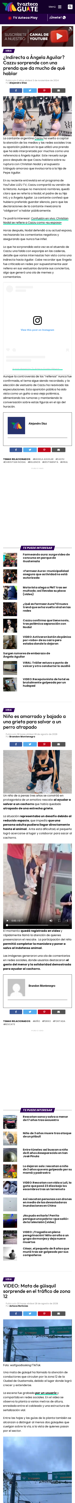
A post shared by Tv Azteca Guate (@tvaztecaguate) (41, 368)
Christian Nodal (15, 462)
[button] (70, 7)
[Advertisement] (37, 507)
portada (59, 1021)
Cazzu (39, 138)
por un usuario (46, 1393)
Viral (64, 462)
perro (47, 1021)
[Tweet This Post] (30, 90)
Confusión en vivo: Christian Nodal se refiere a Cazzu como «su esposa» (35, 220)
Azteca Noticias (18, 1305)
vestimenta (50, 462)
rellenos (34, 462)
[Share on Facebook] (16, 90)
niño (37, 1021)
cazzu (60, 459)
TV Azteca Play (25, 17)
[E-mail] (10, 444)
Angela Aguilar (44, 459)
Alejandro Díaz (18, 82)
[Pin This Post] (44, 90)
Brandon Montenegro (22, 736)
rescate (10, 1024)
